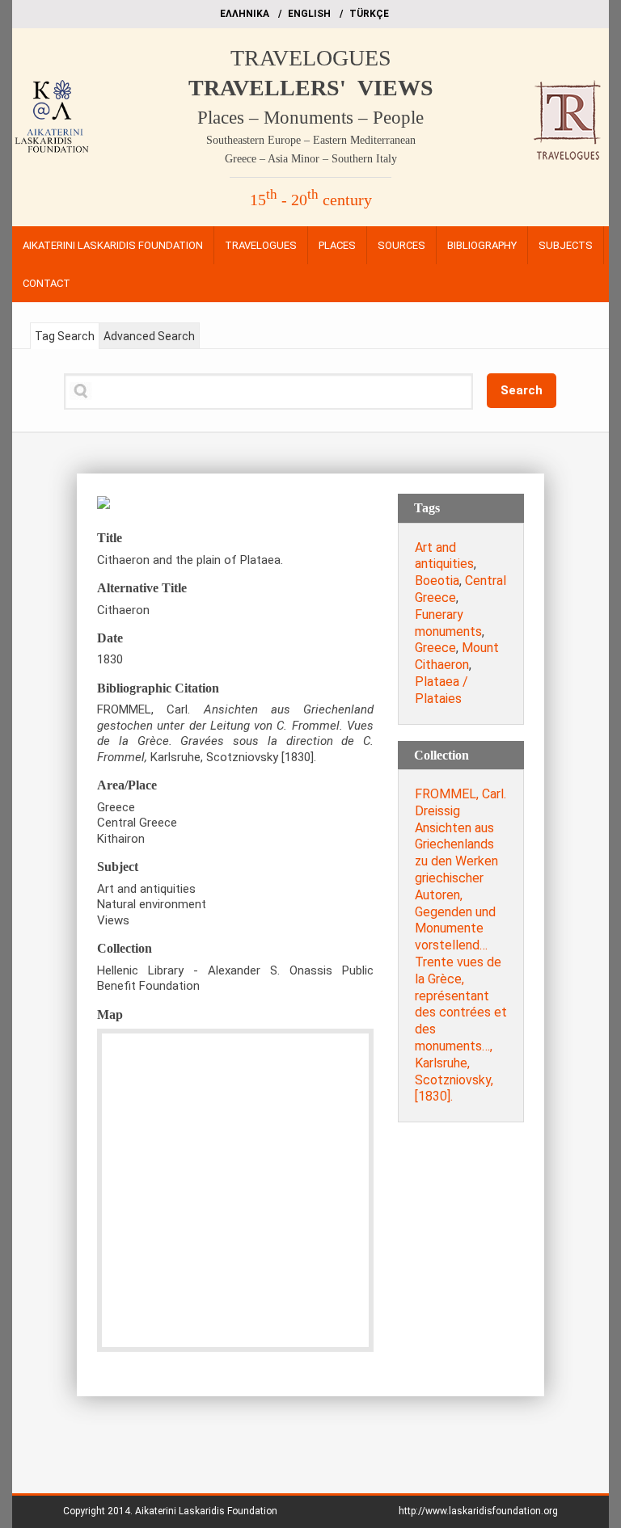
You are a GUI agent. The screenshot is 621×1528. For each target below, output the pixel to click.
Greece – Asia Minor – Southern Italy (311, 159)
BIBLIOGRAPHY (482, 245)
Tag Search (65, 336)
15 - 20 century (311, 199)
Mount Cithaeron (457, 656)
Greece (435, 647)
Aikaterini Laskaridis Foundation (206, 1511)
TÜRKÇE (369, 13)
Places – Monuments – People (310, 117)
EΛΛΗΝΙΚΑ (244, 13)
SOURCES (401, 245)
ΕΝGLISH (309, 13)
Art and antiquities (444, 556)
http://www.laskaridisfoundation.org (478, 1511)
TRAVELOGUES (310, 57)
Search (522, 390)
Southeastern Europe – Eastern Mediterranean (311, 140)
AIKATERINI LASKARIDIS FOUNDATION (113, 245)
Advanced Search (149, 336)
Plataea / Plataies (441, 690)
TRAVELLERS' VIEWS (310, 87)
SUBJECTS (566, 245)
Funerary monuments (448, 623)
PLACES (337, 245)
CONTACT (46, 283)
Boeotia (437, 580)
